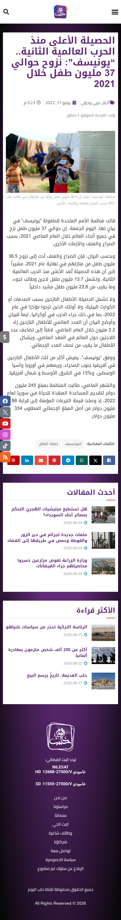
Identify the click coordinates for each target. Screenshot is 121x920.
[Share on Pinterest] (54, 460)
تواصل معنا (60, 851)
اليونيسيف (73, 444)
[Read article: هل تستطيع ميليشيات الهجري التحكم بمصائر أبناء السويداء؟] (103, 514)
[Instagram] (5, 434)
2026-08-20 (73, 663)
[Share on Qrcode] (13, 460)
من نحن (60, 797)
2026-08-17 (73, 683)
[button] (115, 11)
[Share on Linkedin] (27, 460)
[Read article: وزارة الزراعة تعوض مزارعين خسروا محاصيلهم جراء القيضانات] (103, 566)
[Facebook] (5, 401)
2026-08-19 (73, 634)
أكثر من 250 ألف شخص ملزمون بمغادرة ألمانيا (47, 653)
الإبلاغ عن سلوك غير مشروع (61, 868)
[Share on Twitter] (95, 460)
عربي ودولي (91, 102)
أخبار (106, 102)
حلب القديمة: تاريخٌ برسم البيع (57, 675)
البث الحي (61, 824)
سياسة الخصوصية (61, 859)
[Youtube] (5, 423)
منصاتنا (61, 815)
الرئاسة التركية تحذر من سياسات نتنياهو (46, 627)
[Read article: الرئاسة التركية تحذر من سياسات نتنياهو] (103, 632)
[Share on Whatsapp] (82, 460)
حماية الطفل (48, 444)
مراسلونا (60, 806)
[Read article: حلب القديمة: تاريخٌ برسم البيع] (103, 681)
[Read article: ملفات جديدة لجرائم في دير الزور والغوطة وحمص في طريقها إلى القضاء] (103, 540)
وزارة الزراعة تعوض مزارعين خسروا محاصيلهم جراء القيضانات (52, 563)
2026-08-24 (73, 522)
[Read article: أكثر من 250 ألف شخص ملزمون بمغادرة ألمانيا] (103, 655)
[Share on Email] (41, 460)
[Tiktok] (5, 446)
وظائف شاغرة (60, 833)
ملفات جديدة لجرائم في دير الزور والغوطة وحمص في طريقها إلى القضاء (47, 538)
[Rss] (5, 457)
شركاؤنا (60, 842)
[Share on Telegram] (68, 460)
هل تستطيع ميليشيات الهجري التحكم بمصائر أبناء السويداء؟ (49, 512)
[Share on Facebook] (109, 460)
